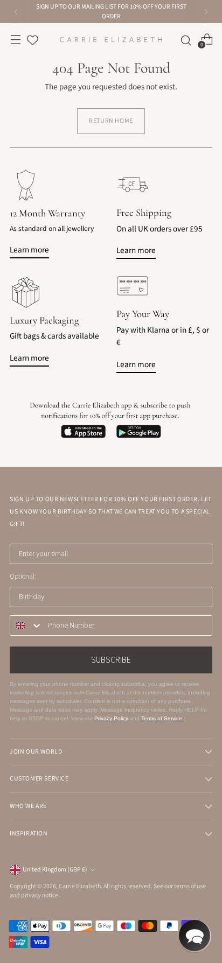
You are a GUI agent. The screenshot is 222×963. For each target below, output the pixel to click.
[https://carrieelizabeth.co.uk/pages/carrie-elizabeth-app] (111, 420)
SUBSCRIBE (111, 660)
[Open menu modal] (15, 40)
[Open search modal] (183, 40)
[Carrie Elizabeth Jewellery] (111, 40)
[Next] (206, 11)
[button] (194, 935)
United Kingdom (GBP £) (55, 869)
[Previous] (16, 11)
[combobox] (26, 625)
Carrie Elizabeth (80, 886)
